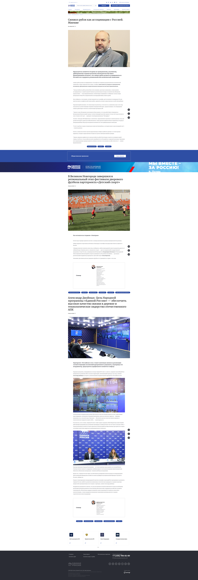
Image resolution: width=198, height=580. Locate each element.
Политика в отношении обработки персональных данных (79, 575)
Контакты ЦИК (72, 556)
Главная (69, 14)
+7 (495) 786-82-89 (121, 556)
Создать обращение (120, 156)
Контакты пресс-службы (89, 556)
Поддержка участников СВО (99, 12)
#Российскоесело (88, 521)
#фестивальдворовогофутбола (122, 292)
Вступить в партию (125, 9)
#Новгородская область (74, 292)
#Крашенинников (91, 146)
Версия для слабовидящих (125, 2)
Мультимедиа (116, 9)
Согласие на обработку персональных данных (77, 576)
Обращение (104, 5)
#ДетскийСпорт (93, 292)
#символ (108, 146)
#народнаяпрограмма (109, 521)
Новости (81, 14)
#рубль (100, 146)
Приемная (109, 9)
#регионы (84, 292)
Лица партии (77, 9)
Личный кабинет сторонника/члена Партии (120, 5)
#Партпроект (102, 292)
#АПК (119, 521)
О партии (70, 9)
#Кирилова (110, 292)
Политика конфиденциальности (74, 574)
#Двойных (79, 521)
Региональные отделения (99, 9)
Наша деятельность (86, 9)
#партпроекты (98, 521)
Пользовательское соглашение (74, 573)
